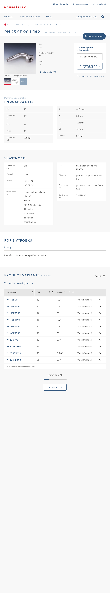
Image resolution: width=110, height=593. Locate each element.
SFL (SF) (28, 25)
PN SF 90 (38, 25)
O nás (49, 16)
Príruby (17, 25)
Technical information (29, 16)
